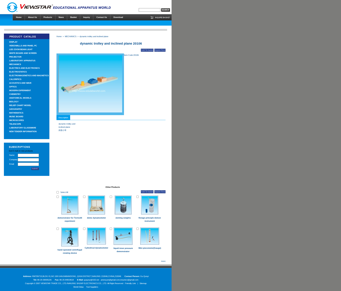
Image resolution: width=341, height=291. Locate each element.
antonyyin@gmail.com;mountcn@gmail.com (119, 280)
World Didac (78, 287)
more (163, 261)
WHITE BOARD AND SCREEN (23, 53)
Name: (12, 155)
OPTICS (13, 87)
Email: (11, 164)
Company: (13, 159)
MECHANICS (15, 64)
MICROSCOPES (16, 120)
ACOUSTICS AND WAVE (20, 83)
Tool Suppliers (92, 287)
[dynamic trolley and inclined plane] (90, 112)
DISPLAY (13, 42)
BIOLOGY (13, 102)
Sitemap (143, 283)
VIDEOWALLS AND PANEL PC (23, 46)
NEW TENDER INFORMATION (23, 131)
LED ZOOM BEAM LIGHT (21, 49)
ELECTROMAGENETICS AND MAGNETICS (29, 75)
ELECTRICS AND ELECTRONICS (24, 68)
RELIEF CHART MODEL (20, 105)
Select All (64, 192)
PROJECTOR (15, 57)
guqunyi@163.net (92, 280)
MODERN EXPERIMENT (20, 90)
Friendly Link (130, 283)
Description (63, 118)
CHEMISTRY (15, 94)
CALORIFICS (15, 79)
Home (59, 36)
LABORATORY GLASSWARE (22, 128)
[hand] (165, 10)
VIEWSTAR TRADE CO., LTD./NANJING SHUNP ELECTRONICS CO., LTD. (74, 283)
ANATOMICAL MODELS (20, 98)
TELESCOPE (15, 124)
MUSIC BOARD (16, 116)
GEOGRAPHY (15, 109)
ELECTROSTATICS (18, 72)
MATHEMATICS (16, 113)
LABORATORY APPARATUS (22, 61)
